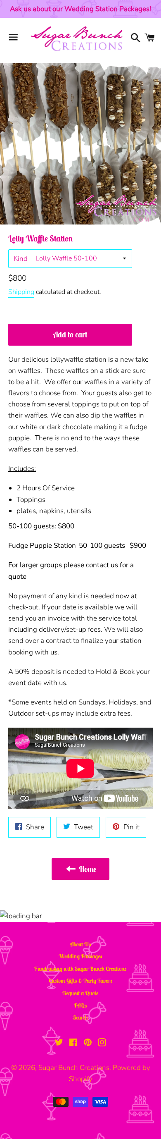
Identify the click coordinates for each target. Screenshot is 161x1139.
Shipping (21, 291)
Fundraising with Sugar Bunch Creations (80, 968)
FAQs (80, 1005)
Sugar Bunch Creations (73, 1067)
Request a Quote (80, 993)
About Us (80, 944)
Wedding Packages (80, 956)
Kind (21, 258)
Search (80, 1017)
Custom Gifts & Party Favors (81, 980)
